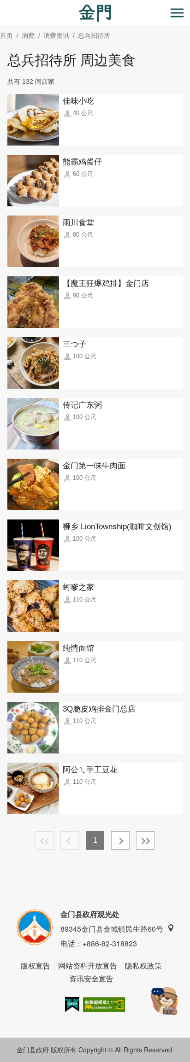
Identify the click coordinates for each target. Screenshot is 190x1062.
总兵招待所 (94, 35)
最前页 (45, 840)
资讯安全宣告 (91, 978)
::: (3, 5)
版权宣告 (35, 965)
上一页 (69, 840)
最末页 (145, 840)
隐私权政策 (143, 965)
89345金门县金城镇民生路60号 (111, 928)
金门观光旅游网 (95, 13)
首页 (6, 35)
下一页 (120, 840)
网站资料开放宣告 (87, 965)
